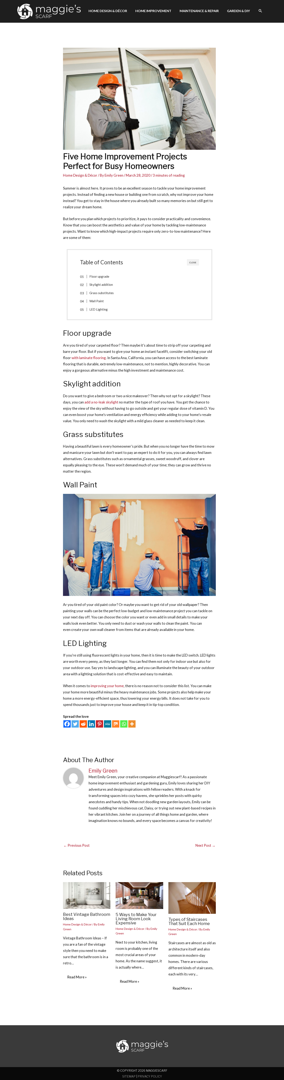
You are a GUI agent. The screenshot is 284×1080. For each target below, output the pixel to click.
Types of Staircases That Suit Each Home (189, 921)
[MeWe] (107, 724)
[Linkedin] (91, 724)
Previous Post (76, 845)
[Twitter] (75, 724)
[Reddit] (83, 724)
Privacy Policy (150, 1076)
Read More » (77, 977)
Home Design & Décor (80, 175)
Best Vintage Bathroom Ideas (86, 916)
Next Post (205, 845)
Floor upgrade (99, 276)
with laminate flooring (89, 358)
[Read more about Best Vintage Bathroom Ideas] (86, 895)
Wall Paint (96, 301)
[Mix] (115, 724)
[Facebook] (67, 724)
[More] (132, 724)
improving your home (107, 686)
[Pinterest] (99, 724)
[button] (260, 11)
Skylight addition (101, 284)
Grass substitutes (101, 293)
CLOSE (192, 262)
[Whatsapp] (123, 724)
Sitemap (129, 1076)
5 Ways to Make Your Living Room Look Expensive (136, 918)
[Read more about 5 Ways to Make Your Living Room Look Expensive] (139, 895)
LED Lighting (98, 309)
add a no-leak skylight (101, 402)
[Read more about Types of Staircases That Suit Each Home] (192, 897)
